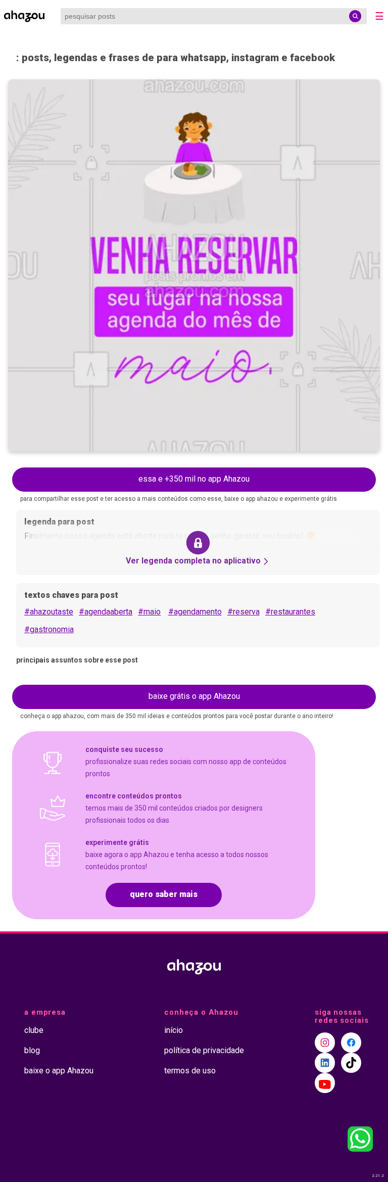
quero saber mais (164, 894)
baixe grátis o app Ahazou (194, 696)
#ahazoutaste (48, 612)
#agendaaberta (105, 612)
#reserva (243, 612)
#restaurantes (290, 612)
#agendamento (195, 612)
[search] (355, 16)
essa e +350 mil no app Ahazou (194, 479)
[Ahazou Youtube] (325, 1083)
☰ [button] (379, 16)
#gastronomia (49, 629)
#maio (149, 612)
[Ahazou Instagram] (325, 1042)
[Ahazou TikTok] (351, 1063)
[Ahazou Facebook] (351, 1042)
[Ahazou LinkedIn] (325, 1063)
